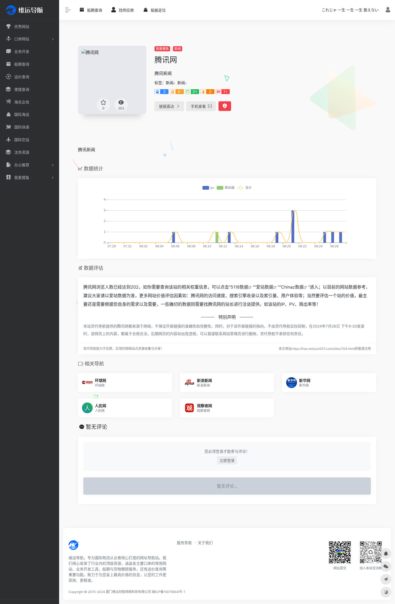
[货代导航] (92, 546)
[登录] (388, 10)
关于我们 (205, 542)
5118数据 (239, 287)
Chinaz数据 (292, 287)
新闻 (177, 49)
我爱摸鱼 (162, 49)
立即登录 (227, 460)
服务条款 (184, 542)
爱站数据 (264, 287)
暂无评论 (96, 427)
